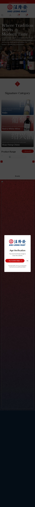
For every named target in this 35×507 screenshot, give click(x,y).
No (27, 260)
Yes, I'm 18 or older (14, 260)
